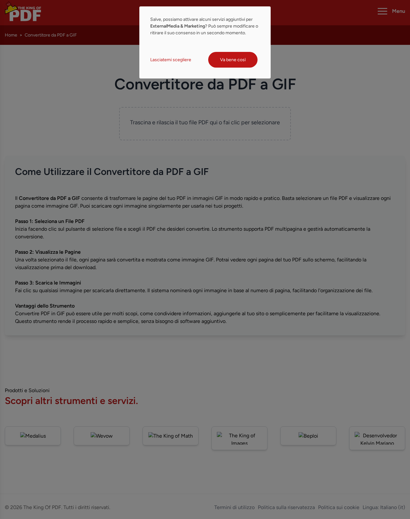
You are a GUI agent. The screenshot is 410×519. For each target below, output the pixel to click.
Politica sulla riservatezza (286, 507)
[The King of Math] (171, 435)
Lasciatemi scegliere (170, 59)
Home (11, 35)
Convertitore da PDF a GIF (51, 35)
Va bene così (233, 59)
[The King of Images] (239, 438)
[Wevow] (102, 435)
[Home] (23, 11)
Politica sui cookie (338, 507)
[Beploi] (308, 435)
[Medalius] (33, 435)
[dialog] (205, 42)
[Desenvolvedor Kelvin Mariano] (377, 438)
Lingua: (384, 507)
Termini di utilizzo (234, 507)
